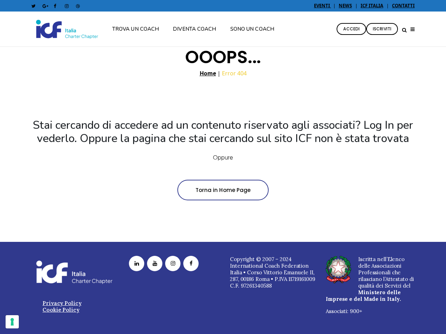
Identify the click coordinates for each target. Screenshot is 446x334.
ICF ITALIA (372, 5)
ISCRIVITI (382, 29)
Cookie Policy (61, 309)
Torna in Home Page (223, 190)
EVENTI (322, 5)
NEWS (345, 5)
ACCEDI (351, 29)
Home (208, 73)
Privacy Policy (62, 303)
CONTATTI (403, 5)
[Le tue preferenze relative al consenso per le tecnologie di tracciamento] (12, 321)
